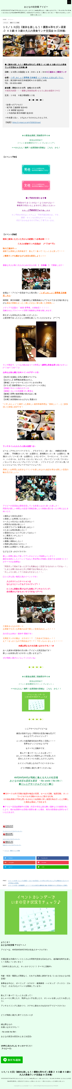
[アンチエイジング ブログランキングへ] (8, 826)
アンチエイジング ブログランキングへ (12, 831)
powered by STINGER (52, 1085)
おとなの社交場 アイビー (36, 7)
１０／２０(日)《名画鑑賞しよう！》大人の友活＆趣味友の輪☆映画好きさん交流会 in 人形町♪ (38, 885)
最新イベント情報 (15, 850)
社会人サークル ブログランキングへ (12, 845)
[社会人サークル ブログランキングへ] (8, 842)
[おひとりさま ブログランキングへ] (8, 834)
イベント (6, 850)
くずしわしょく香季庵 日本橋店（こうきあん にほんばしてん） (37, 78)
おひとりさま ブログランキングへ (11, 839)
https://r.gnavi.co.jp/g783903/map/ (26, 122)
